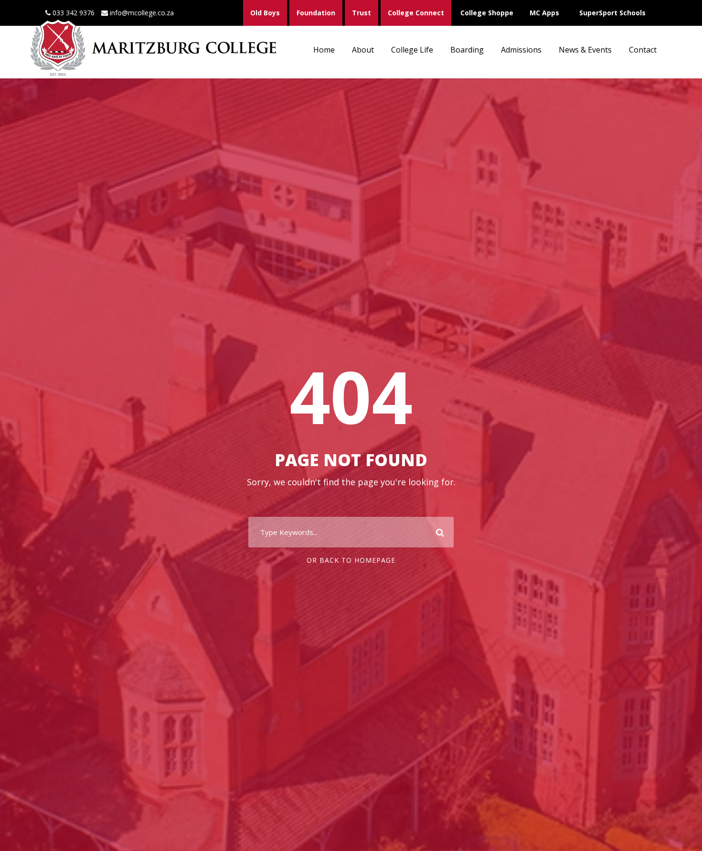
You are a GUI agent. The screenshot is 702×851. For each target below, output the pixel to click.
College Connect (416, 12)
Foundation (316, 12)
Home (324, 49)
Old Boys (265, 12)
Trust (361, 12)
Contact (643, 49)
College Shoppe (486, 12)
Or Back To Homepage (351, 560)
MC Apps (544, 12)
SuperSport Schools (612, 12)
